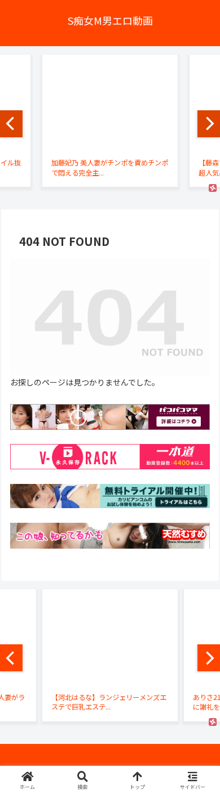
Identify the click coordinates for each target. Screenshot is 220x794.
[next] (208, 123)
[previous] (11, 123)
